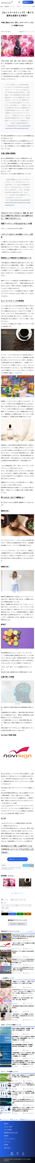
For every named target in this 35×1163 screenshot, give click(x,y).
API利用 (6, 1144)
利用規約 (6, 1135)
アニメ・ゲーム (27, 6)
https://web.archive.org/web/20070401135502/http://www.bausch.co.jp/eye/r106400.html (17, 202)
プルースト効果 (14, 905)
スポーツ (19, 6)
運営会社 (6, 1123)
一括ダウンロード (18, 893)
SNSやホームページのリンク (17, 859)
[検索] (19, 2)
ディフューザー (5, 905)
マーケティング (23, 905)
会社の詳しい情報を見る (17, 924)
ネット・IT (22, 899)
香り (30, 905)
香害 (3, 908)
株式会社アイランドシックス (26, 31)
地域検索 (6, 6)
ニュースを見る (29, 931)
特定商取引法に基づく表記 (11, 1132)
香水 (7, 908)
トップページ (5, 1119)
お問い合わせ (7, 1147)
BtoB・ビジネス (14, 899)
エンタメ (12, 6)
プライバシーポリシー (9, 1138)
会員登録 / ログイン (28, 2)
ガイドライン (7, 1141)
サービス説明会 (8, 1129)
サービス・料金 (8, 1126)
